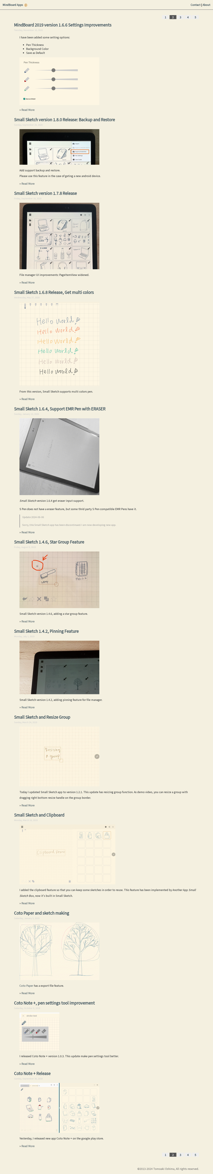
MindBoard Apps (13, 5)
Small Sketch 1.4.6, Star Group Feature (49, 542)
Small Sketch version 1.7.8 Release (45, 193)
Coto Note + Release (32, 1073)
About (206, 5)
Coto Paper (26, 986)
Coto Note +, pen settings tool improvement (54, 1003)
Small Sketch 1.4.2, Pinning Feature (46, 631)
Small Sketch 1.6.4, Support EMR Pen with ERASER (60, 408)
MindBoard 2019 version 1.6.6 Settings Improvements (62, 25)
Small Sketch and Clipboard (39, 815)
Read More (28, 110)
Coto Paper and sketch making (41, 913)
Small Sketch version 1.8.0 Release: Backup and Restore (64, 119)
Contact (196, 5)
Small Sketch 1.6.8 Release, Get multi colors (54, 292)
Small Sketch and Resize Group (42, 717)
